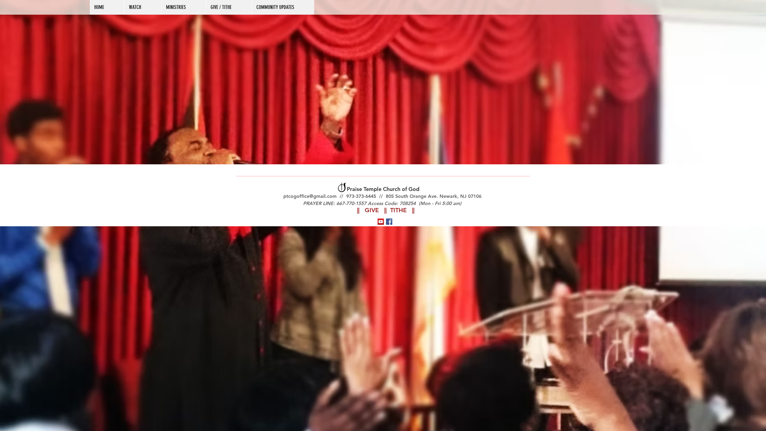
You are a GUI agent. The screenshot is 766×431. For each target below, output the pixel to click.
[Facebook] (389, 221)
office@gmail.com (317, 196)
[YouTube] (381, 221)
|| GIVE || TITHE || (385, 210)
